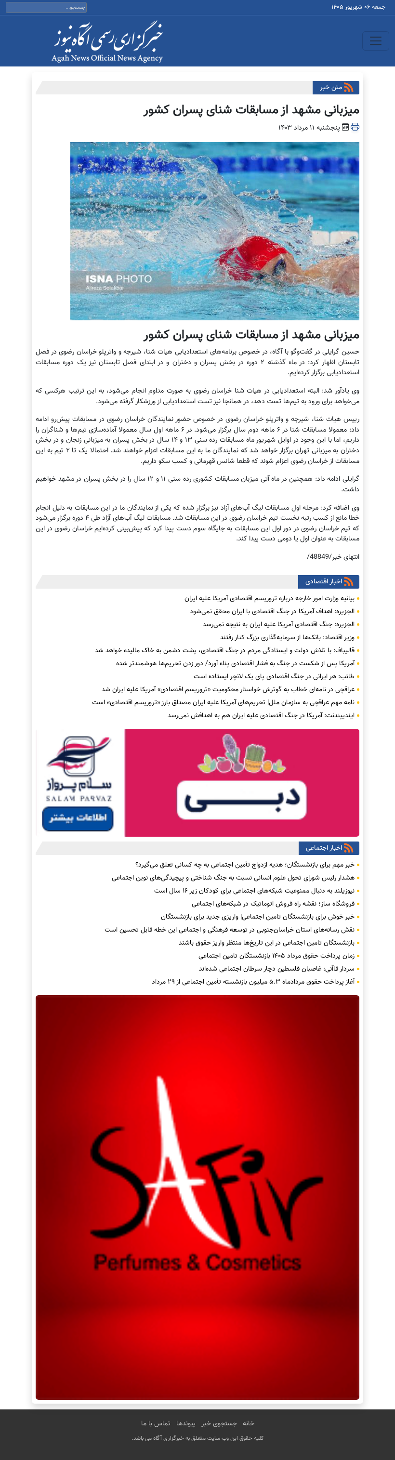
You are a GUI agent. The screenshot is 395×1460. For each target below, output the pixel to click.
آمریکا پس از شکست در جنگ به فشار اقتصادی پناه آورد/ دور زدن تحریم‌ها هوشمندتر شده (235, 663)
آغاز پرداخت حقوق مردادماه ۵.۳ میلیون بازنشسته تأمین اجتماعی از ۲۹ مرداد (253, 982)
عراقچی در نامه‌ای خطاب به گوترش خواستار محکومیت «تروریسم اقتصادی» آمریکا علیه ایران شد (228, 689)
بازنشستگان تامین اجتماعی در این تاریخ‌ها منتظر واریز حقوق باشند (267, 943)
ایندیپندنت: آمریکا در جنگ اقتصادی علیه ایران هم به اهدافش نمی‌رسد (261, 715)
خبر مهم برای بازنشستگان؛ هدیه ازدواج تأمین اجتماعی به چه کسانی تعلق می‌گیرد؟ (245, 865)
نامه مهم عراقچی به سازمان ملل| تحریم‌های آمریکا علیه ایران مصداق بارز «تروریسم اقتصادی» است (223, 702)
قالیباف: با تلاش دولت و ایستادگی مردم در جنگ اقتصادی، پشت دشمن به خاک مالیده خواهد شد (225, 650)
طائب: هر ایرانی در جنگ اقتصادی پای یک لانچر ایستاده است (274, 676)
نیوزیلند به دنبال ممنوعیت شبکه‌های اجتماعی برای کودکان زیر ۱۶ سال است (254, 891)
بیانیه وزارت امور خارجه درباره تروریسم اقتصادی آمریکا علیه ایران (269, 598)
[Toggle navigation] (375, 41)
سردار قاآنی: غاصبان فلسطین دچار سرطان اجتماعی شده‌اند (277, 969)
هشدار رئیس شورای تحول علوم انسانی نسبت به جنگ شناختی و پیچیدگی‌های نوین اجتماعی (233, 878)
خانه (248, 1424)
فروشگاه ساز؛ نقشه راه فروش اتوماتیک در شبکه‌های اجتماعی (273, 904)
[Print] (355, 127)
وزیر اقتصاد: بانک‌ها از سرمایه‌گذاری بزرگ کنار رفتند (287, 637)
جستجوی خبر (219, 1424)
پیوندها (186, 1424)
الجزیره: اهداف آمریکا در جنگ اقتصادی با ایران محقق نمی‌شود (272, 611)
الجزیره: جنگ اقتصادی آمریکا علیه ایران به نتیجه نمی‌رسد (279, 624)
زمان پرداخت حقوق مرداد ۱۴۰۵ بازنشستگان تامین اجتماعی (276, 956)
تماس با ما (156, 1424)
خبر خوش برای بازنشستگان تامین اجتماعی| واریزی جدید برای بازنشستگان (258, 917)
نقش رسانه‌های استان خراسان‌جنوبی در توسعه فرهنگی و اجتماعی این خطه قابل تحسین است (230, 930)
